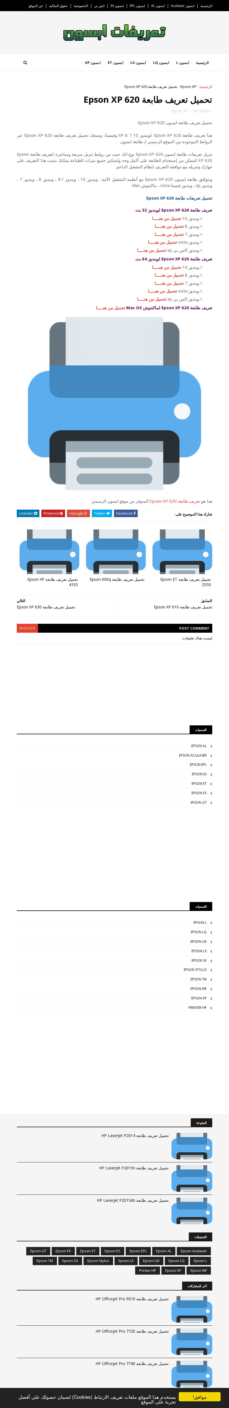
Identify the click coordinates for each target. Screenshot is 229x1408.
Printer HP (198, 1007)
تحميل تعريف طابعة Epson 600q (117, 579)
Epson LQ (199, 932)
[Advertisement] (114, 854)
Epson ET (199, 783)
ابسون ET (115, 62)
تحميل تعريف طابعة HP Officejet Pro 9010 (132, 1298)
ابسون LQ (161, 62)
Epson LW (198, 941)
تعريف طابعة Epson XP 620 (175, 501)
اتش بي (99, 5)
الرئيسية (206, 5)
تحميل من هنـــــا (166, 218)
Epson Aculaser (193, 755)
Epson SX (199, 960)
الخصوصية (81, 5)
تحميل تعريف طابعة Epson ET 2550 (185, 582)
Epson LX (199, 951)
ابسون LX (138, 62)
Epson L (200, 922)
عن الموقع (36, 5)
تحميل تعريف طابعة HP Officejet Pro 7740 (132, 1363)
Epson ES (199, 774)
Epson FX (199, 793)
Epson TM (198, 979)
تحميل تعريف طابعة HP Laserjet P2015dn (133, 1200)
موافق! (200, 1396)
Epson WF (198, 988)
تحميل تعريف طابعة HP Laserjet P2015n (134, 1167)
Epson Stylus (195, 969)
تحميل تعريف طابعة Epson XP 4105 (52, 582)
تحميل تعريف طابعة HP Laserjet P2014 (135, 1135)
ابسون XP (93, 62)
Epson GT (199, 802)
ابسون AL (158, 5)
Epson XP (188, 86)
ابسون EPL (137, 5)
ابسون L (182, 62)
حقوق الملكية (58, 5)
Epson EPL (198, 764)
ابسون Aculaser (182, 5)
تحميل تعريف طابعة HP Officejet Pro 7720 (132, 1331)
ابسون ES (117, 5)
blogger (27, 628)
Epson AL (199, 745)
